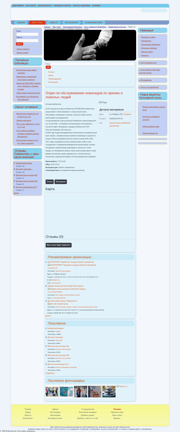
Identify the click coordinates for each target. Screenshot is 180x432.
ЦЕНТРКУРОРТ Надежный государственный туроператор (71, 262)
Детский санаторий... (24, 169)
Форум (28, 412)
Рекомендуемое (54, 79)
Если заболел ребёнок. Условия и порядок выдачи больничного (27, 134)
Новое (50, 75)
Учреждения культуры (117, 27)
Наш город (37, 23)
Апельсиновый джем (151, 126)
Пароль (19, 37)
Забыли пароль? (23, 49)
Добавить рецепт (87, 415)
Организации (55, 415)
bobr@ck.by (56, 280)
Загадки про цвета (23, 120)
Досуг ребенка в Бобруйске (95, 27)
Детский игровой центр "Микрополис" (62, 301)
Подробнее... (51, 373)
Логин (18, 31)
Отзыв (49, 182)
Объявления (146, 41)
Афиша (55, 409)
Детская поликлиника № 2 (58, 364)
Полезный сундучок (62, 5)
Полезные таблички (149, 48)
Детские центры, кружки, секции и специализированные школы (76, 307)
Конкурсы (145, 55)
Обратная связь (117, 412)
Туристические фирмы (62, 271)
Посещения (60, 182)
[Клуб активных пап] (147, 63)
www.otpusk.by (52, 268)
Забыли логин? (22, 53)
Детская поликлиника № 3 (26, 187)
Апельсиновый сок (150, 133)
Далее (16, 193)
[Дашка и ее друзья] (52, 398)
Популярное (53, 82)
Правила (116, 418)
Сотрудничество (87, 409)
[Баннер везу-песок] (152, 73)
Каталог (51, 72)
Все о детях (31, 5)
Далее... (49, 316)
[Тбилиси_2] (122, 386)
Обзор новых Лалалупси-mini (28, 93)
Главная (21, 23)
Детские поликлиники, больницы (66, 367)
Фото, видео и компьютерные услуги (67, 295)
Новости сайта (147, 52)
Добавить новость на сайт (87, 418)
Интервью (96, 5)
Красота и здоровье (81, 5)
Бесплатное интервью (88, 412)
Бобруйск (127, 114)
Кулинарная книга (94, 23)
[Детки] (80, 398)
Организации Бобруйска (72, 27)
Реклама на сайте (148, 37)
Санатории (58, 340)
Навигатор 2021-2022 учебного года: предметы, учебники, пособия (28, 86)
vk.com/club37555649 (55, 292)
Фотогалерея (71, 23)
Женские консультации (63, 349)
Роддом (57, 331)
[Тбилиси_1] (109, 398)
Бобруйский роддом (24, 163)
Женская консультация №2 (26, 175)
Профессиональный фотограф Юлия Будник (65, 286)
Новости (53, 23)
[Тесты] (148, 87)
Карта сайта (117, 415)
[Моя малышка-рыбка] (66, 398)
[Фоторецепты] (145, 80)
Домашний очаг (45, 5)
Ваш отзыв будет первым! (58, 245)
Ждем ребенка (18, 5)
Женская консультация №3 (26, 181)
